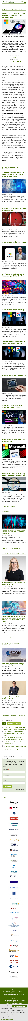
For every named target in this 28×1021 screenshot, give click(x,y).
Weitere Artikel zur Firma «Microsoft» (10, 168)
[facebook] (13, 62)
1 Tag (4, 723)
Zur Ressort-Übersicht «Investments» (14, 715)
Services (4, 10)
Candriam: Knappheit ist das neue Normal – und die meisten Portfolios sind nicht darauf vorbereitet (15, 748)
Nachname (6, 775)
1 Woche (10, 723)
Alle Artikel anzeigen (9, 507)
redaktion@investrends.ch (11, 994)
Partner (12, 10)
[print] (20, 62)
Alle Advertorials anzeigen (11, 548)
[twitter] (15, 62)
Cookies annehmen (19, 1006)
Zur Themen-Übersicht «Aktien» (12, 638)
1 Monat (17, 723)
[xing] (10, 62)
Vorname (6, 770)
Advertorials (6, 512)
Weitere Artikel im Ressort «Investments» (10, 644)
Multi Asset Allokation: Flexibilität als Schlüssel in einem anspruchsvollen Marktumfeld (13, 531)
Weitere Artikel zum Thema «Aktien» (13, 554)
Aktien (14, 57)
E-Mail (5, 780)
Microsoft (20, 10)
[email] (17, 62)
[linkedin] (8, 62)
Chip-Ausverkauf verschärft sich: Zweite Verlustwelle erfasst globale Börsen (14, 733)
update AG (15, 1003)
